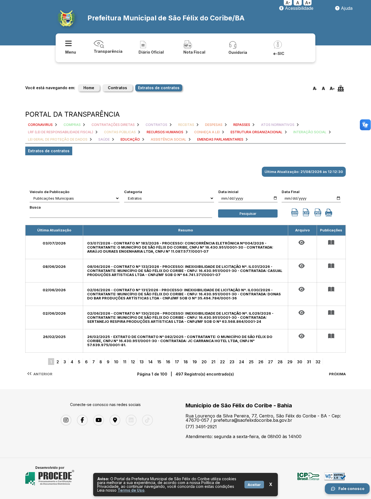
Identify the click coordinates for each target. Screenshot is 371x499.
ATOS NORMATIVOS (277, 125)
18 (186, 361)
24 (241, 361)
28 (280, 361)
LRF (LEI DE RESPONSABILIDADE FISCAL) (60, 132)
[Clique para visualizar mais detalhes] (331, 242)
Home (88, 87)
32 (318, 361)
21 (213, 361)
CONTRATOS (156, 125)
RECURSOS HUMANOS (165, 132)
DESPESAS (213, 125)
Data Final (291, 192)
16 (168, 361)
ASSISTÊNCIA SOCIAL (168, 139)
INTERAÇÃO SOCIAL (309, 132)
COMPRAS (72, 125)
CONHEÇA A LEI (207, 132)
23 (231, 361)
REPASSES (241, 125)
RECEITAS (186, 125)
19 (195, 361)
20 (204, 361)
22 (222, 361)
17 (177, 361)
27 (270, 361)
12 (133, 361)
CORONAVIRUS (40, 125)
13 (142, 361)
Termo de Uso (131, 490)
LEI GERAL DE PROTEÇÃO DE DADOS (57, 139)
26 (260, 361)
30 (299, 361)
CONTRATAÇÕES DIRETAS (113, 125)
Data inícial (228, 192)
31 (309, 361)
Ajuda (346, 8)
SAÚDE (104, 139)
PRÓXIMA (337, 374)
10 (116, 361)
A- (287, 2)
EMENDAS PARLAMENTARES (220, 139)
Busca (35, 207)
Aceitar (254, 484)
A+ (308, 2)
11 (124, 361)
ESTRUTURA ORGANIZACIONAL (256, 132)
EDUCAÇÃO (130, 139)
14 (150, 361)
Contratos (117, 87)
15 (159, 361)
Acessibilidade (298, 8)
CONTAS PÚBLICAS (120, 132)
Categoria (133, 192)
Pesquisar (248, 213)
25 (251, 361)
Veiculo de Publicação (50, 192)
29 (290, 361)
